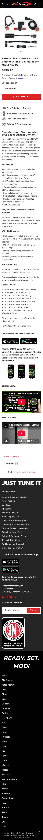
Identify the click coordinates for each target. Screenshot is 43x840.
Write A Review (11, 456)
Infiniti (4, 741)
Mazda (5, 770)
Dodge (5, 713)
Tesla (4, 812)
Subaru (5, 807)
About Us (6, 509)
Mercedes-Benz (9, 779)
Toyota (5, 817)
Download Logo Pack (12, 532)
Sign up (33, 610)
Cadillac (5, 703)
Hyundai (6, 737)
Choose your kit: (10, 83)
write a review (28, 472)
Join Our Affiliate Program (14, 520)
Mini (4, 784)
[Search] (7, 3)
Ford (4, 722)
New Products (8, 501)
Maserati (6, 765)
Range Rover (8, 798)
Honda (5, 732)
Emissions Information (12, 548)
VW (3, 822)
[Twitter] (15, 597)
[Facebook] (3, 597)
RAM (4, 803)
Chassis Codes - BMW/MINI (15, 528)
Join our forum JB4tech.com (15, 524)
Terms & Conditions (11, 540)
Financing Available (11, 516)
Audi (4, 689)
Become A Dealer (10, 512)
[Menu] (2, 4)
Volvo (4, 826)
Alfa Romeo (7, 680)
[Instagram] (7, 597)
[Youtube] (11, 597)
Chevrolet (6, 708)
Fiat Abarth (7, 718)
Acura (4, 675)
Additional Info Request (13, 544)
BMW (4, 694)
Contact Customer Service (14, 497)
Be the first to (21, 472)
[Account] (35, 3)
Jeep (4, 746)
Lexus (4, 755)
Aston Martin (8, 685)
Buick (4, 699)
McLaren (6, 774)
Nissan (5, 788)
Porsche (6, 793)
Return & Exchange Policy (14, 536)
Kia (3, 751)
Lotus (4, 760)
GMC (4, 727)
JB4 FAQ (6, 505)
